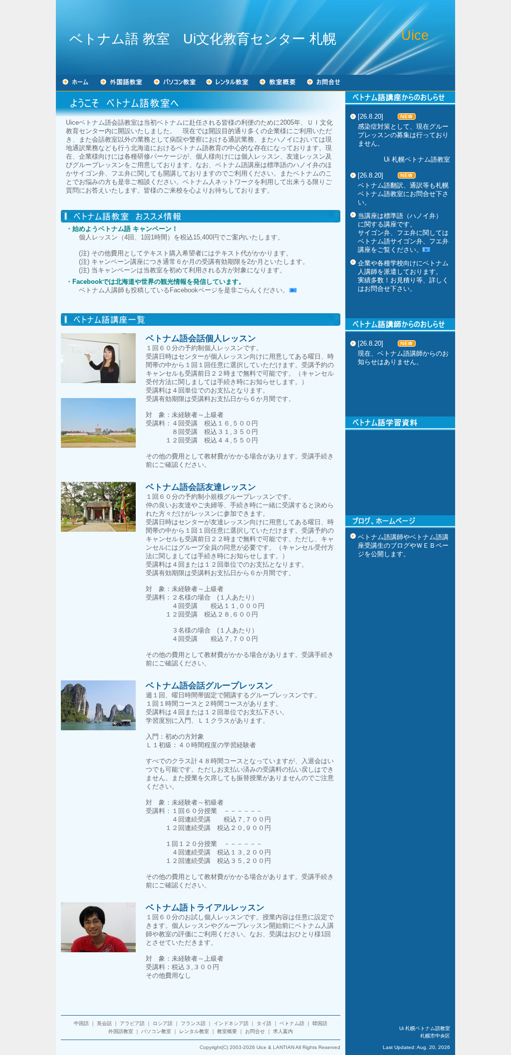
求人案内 (283, 1031)
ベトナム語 (291, 1023)
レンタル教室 (194, 1031)
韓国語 (319, 1023)
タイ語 (263, 1023)
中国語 (81, 1023)
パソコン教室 (156, 1031)
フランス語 (193, 1023)
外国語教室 (120, 1031)
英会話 (104, 1023)
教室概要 (227, 1031)
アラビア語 (132, 1023)
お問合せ (255, 1031)
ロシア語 (163, 1023)
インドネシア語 (231, 1023)
